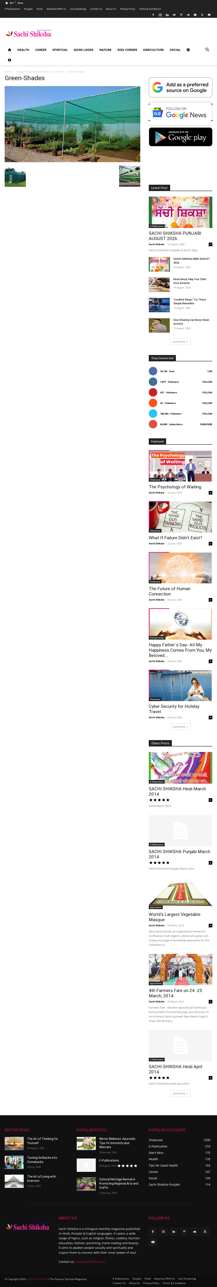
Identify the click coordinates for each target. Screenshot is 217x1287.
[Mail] (174, 15)
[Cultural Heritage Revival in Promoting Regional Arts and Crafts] (86, 1184)
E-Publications (109, 1160)
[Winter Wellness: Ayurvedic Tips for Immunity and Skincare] (86, 1143)
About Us (111, 8)
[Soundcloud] (188, 15)
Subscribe (206, 424)
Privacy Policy (127, 8)
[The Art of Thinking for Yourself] (14, 1143)
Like (209, 371)
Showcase (155, 479)
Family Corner (157, 637)
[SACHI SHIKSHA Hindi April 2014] (180, 1045)
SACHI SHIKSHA (37, 1279)
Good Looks (83, 50)
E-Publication (156, 226)
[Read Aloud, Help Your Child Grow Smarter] (159, 284)
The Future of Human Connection (170, 591)
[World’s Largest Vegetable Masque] (180, 893)
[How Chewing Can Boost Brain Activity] (159, 325)
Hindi (40, 8)
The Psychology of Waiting (175, 486)
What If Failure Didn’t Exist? (175, 537)
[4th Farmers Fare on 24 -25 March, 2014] (180, 969)
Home (8, 71)
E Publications (12, 8)
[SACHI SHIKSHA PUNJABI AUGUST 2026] (180, 212)
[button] (207, 50)
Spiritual (60, 50)
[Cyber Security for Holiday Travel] (180, 685)
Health (23, 50)
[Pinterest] (181, 15)
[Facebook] (153, 15)
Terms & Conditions (150, 8)
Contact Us (96, 8)
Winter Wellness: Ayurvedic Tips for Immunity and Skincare (117, 1143)
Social (175, 50)
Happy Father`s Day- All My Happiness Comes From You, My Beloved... (180, 650)
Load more (179, 341)
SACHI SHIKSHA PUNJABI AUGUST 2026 (175, 236)
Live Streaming (78, 8)
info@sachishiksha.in (90, 1262)
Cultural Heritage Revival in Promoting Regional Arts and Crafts (118, 1183)
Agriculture (153, 50)
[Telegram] (195, 15)
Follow (207, 381)
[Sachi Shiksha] (27, 1226)
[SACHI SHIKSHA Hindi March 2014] (180, 767)
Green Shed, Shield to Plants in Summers (40, 71)
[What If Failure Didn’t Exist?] (180, 516)
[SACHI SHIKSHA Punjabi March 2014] (180, 830)
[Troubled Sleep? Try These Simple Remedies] (159, 305)
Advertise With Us (56, 8)
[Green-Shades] (72, 161)
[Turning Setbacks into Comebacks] (14, 1162)
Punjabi (28, 8)
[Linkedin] (167, 15)
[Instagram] (160, 15)
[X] (202, 15)
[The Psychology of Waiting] (180, 466)
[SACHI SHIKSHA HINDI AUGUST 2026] (159, 264)
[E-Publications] (86, 1165)
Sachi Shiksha (156, 244)
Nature (105, 50)
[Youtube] (209, 15)
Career (40, 50)
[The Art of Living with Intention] (14, 1181)
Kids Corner (127, 50)
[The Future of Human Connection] (180, 567)
